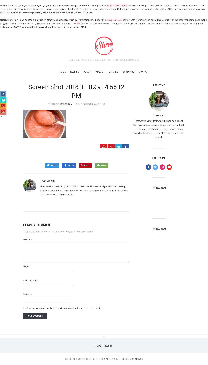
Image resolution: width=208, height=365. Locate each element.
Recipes (74, 71)
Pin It (86, 165)
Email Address (31, 280)
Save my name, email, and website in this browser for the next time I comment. (63, 308)
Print (103, 165)
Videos (99, 71)
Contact (144, 71)
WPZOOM (139, 359)
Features (113, 71)
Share (71, 165)
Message (27, 239)
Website (27, 294)
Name (26, 266)
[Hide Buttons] (1, 116)
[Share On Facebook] (125, 146)
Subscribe (128, 71)
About (87, 71)
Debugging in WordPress (130, 9)
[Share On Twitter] (118, 146)
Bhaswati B (66, 104)
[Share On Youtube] (103, 146)
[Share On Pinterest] (111, 146)
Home (62, 71)
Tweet (54, 165)
